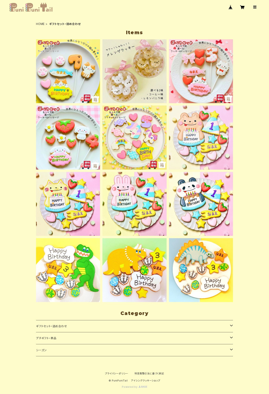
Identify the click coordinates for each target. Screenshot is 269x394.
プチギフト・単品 (46, 338)
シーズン (41, 350)
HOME (40, 24)
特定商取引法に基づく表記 (149, 373)
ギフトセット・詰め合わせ (51, 326)
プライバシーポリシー (116, 373)
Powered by (130, 386)
